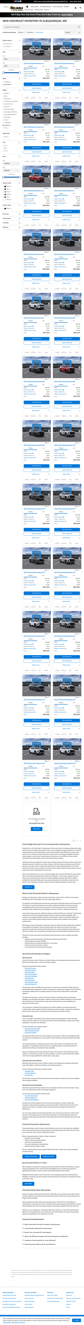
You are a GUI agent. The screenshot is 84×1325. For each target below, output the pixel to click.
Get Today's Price (36, 84)
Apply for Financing (31, 1156)
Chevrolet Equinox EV (31, 982)
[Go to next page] (80, 841)
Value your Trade (48, 1156)
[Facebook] (17, 1)
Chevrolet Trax (29, 978)
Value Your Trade (52, 1295)
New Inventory (35, 6)
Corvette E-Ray (29, 1071)
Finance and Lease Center (55, 1298)
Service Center (29, 1298)
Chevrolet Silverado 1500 (32, 1028)
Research (66, 6)
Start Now (36, 829)
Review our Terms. (19, 1322)
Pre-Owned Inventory (45, 6)
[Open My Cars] (75, 8)
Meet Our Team (71, 1301)
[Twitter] (13, 1)
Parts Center (28, 1304)
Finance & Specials (58, 6)
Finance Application (53, 1301)
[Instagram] (20, 1)
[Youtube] (15, 1)
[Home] (5, 8)
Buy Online (28, 1183)
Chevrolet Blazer (30, 980)
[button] (51, 1224)
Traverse (20, 32)
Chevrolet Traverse (30, 970)
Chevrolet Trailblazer (31, 976)
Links (67, 1307)
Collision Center (38, 9)
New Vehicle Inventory (9, 1295)
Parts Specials (29, 1307)
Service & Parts (29, 9)
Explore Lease (35, 92)
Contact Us (28, 887)
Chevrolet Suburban (31, 974)
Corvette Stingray (30, 1073)
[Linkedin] (19, 1)
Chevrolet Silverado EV (32, 1099)
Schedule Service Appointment (34, 1295)
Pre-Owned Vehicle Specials (11, 1307)
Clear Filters (39, 32)
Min (4, 56)
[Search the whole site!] (80, 7)
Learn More (67, 15)
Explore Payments (36, 88)
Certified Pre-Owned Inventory (12, 1301)
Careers (68, 1304)
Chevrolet (30, 32)
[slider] (3, 73)
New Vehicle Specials (9, 1304)
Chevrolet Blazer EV (31, 984)
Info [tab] (43, 66)
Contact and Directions (73, 1298)
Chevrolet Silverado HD (32, 1030)
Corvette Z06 (29, 1075)
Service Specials (30, 1301)
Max (4, 63)
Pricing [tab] (30, 66)
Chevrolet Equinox (30, 968)
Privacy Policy (7, 1322)
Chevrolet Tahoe (30, 972)
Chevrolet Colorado (30, 1032)
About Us (46, 9)
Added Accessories (29, 76)
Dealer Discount (28, 71)
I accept (76, 1320)
